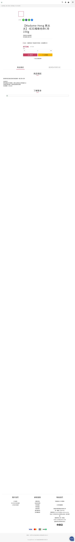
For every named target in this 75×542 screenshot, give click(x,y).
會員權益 (37, 506)
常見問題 (37, 505)
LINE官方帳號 (15, 505)
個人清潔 (8, 5)
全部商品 (3, 5)
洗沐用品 (13, 5)
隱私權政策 (37, 510)
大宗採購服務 (60, 505)
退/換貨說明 (37, 503)
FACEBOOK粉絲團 (15, 503)
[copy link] (32, 20)
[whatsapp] (29, 20)
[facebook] (26, 20)
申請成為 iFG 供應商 (59, 501)
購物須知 (37, 501)
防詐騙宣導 (37, 512)
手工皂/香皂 (17, 5)
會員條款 (37, 508)
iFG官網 (15, 501)
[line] (23, 20)
